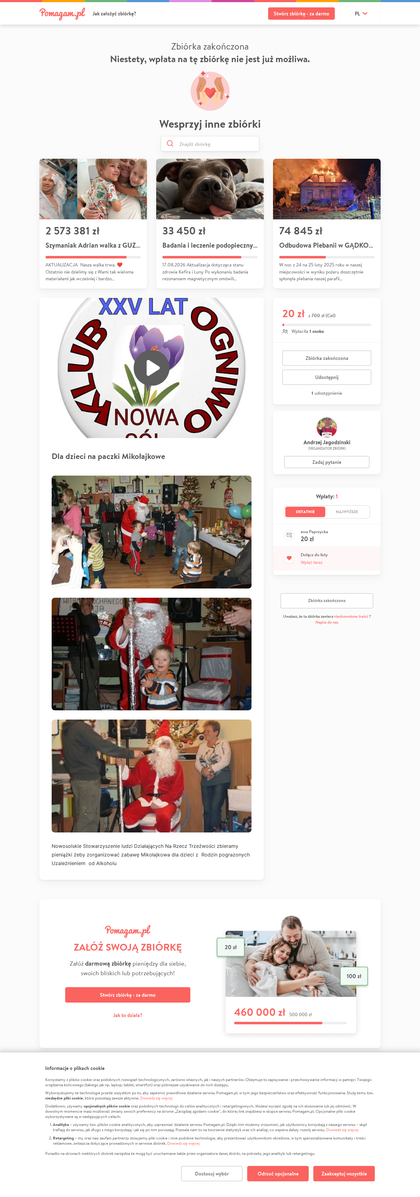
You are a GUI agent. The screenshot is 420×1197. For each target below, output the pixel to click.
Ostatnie (305, 511)
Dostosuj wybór (212, 1173)
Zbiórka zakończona (327, 358)
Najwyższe (347, 511)
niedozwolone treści (351, 616)
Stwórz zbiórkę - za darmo (301, 13)
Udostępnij (327, 377)
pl (357, 13)
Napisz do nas (326, 622)
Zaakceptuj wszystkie (344, 1173)
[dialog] (210, 1124)
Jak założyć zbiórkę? (114, 13)
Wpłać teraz (312, 562)
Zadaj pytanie (326, 462)
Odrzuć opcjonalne (278, 1173)
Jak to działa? (127, 1015)
